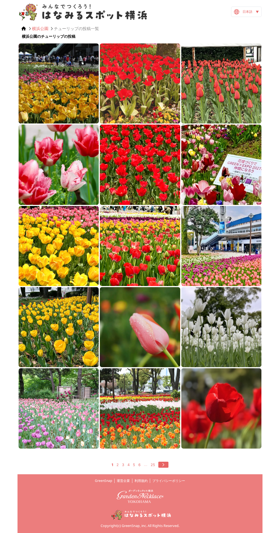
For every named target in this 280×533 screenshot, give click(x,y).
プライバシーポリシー (168, 480)
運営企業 (123, 480)
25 (153, 465)
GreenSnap (103, 480)
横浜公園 (40, 28)
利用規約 (141, 480)
